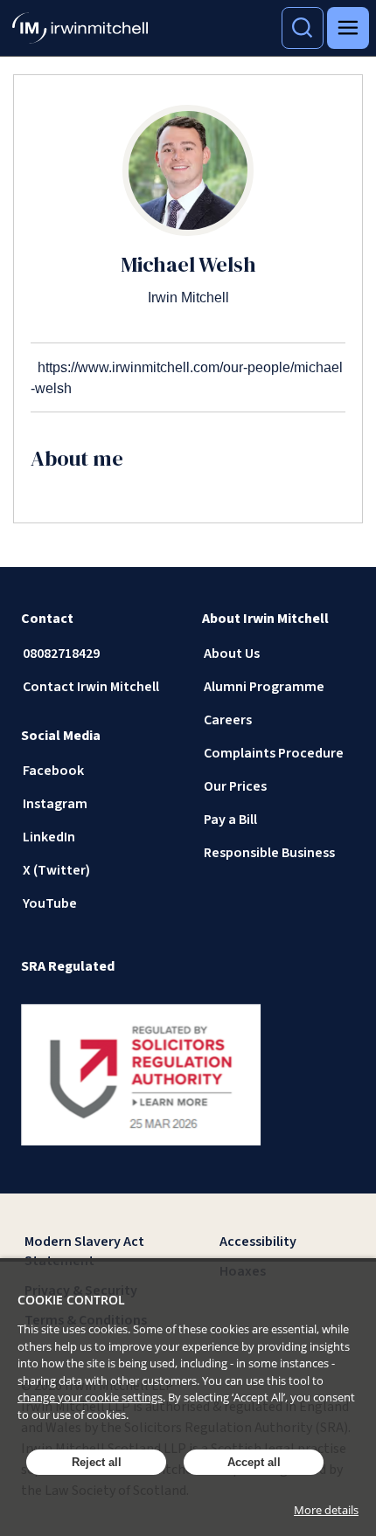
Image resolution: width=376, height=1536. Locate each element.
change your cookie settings (90, 1397)
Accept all (254, 1462)
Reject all (97, 1462)
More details (326, 1510)
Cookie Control (71, 1299)
